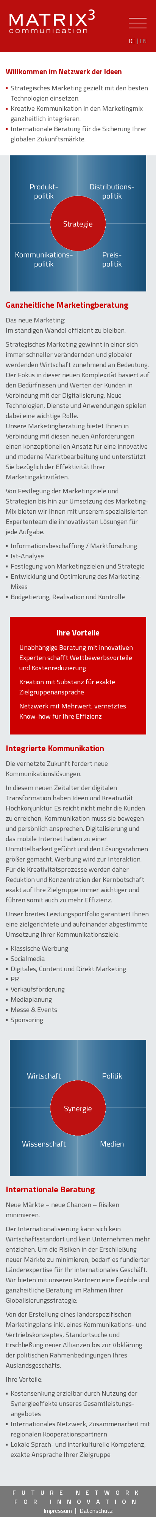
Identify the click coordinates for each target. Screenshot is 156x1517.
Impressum (58, 1510)
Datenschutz (96, 1510)
